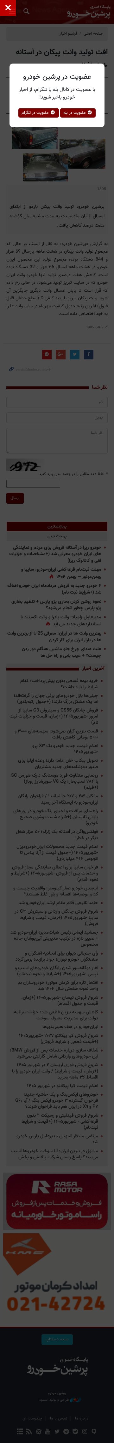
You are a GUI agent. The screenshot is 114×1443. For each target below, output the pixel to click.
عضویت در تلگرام (36, 113)
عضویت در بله (75, 113)
